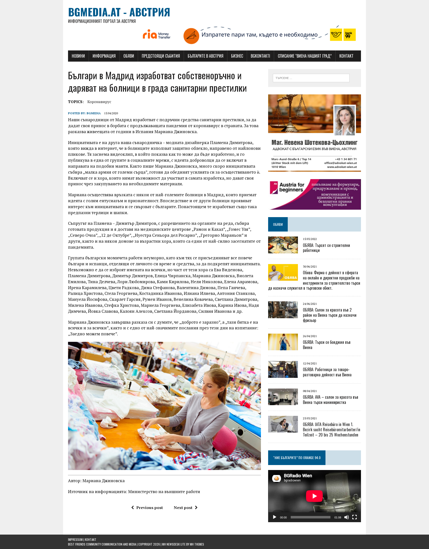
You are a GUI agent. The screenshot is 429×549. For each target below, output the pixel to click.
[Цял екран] (354, 517)
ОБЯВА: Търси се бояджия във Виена (327, 344)
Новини (78, 56)
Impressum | (76, 539)
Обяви (128, 56)
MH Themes (197, 544)
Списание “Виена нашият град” (305, 56)
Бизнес (237, 56)
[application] (314, 496)
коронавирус (99, 101)
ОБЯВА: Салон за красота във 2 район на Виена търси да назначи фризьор (330, 315)
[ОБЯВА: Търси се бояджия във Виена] (283, 347)
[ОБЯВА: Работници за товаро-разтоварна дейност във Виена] (283, 374)
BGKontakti (260, 56)
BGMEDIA (94, 113)
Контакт (346, 56)
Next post (183, 507)
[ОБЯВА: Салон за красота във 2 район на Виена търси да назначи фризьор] (283, 314)
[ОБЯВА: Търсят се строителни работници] (283, 250)
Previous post (149, 507)
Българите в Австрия (205, 56)
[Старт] (274, 517)
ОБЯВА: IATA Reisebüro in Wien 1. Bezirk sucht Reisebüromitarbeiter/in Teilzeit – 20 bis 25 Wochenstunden (331, 429)
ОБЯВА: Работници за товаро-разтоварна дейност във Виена (327, 372)
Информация (104, 56)
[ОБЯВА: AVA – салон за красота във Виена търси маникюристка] (283, 401)
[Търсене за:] (311, 77)
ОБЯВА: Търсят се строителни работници (326, 247)
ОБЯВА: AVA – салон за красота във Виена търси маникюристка (330, 399)
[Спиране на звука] (346, 517)
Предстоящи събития (161, 56)
